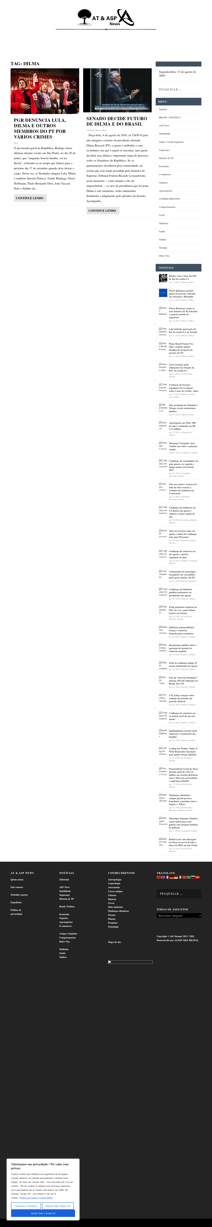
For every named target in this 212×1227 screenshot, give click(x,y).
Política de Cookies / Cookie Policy (36, 1197)
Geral (162, 215)
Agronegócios (165, 190)
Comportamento (104, 33)
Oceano (191, 414)
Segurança (164, 150)
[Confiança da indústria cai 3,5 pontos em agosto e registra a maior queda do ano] (163, 510)
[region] (43, 1189)
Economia (80, 33)
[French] (167, 877)
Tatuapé (18, 44)
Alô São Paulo (186, 373)
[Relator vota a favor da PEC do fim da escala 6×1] (163, 278)
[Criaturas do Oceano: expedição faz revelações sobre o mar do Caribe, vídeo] (163, 387)
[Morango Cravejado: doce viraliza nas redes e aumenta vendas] (163, 445)
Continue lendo (29, 198)
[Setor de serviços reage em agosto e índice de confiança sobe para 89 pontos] (163, 533)
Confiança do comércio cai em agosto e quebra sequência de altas (182, 554)
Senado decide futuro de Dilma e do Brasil (116, 121)
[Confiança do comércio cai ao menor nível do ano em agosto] (163, 715)
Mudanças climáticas (177, 810)
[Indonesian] (176, 877)
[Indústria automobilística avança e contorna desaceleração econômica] (163, 629)
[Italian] (180, 877)
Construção (185, 496)
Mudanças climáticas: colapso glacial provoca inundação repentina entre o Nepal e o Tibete (183, 799)
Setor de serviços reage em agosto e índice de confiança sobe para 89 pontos (183, 534)
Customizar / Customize (26, 1205)
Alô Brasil (90, 130)
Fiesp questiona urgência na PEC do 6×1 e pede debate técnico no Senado (183, 610)
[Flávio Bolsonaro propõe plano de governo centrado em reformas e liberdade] (163, 293)
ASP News (34, 33)
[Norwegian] (185, 877)
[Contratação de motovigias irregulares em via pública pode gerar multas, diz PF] (163, 574)
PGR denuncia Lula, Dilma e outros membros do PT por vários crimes (40, 128)
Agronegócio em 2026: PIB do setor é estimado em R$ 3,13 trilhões (182, 426)
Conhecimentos (130, 33)
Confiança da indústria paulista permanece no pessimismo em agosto (180, 592)
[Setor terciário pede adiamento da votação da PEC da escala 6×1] (163, 367)
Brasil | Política (58, 33)
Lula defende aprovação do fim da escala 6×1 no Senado (183, 330)
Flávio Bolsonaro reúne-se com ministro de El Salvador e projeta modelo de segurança (183, 313)
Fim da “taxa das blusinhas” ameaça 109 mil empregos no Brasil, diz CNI (183, 680)
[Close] (76, 1161)
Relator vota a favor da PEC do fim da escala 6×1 (183, 277)
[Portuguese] (189, 877)
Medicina (150, 33)
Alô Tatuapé (31, 1223)
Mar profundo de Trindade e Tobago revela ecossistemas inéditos (183, 408)
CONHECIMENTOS (169, 199)
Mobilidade (164, 133)
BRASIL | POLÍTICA (170, 117)
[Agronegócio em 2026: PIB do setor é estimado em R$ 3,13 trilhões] (163, 425)
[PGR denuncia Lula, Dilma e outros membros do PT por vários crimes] (45, 91)
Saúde (165, 33)
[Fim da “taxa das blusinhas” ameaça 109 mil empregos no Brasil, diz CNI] (163, 680)
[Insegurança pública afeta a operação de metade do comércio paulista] (163, 647)
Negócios (163, 182)
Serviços (172, 543)
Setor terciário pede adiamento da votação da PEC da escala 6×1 (181, 367)
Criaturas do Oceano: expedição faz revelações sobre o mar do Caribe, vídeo (183, 387)
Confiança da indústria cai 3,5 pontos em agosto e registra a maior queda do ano (182, 512)
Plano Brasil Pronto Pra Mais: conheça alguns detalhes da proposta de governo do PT (181, 348)
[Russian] (193, 877)
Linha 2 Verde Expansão (171, 142)
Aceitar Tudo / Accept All (43, 1213)
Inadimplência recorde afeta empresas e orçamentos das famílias (183, 733)
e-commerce (165, 174)
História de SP (166, 158)
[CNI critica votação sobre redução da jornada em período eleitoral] (163, 697)
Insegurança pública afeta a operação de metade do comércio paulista (183, 648)
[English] (163, 877)
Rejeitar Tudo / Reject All (58, 1205)
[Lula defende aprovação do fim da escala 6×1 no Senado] (163, 331)
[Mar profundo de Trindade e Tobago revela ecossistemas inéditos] (163, 407)
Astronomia (185, 830)
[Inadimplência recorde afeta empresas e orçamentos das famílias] (163, 733)
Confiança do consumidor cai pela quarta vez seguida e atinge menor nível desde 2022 (183, 465)
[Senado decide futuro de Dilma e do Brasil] (117, 90)
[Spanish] (197, 877)
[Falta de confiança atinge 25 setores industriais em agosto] (163, 665)
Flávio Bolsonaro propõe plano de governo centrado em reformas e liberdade (182, 293)
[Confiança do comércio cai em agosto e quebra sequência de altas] (163, 553)
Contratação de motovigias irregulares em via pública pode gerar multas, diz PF (182, 574)
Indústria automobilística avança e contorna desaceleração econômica (181, 630)
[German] (172, 877)
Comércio (184, 560)
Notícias (18, 33)
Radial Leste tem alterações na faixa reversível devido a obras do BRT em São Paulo (183, 842)
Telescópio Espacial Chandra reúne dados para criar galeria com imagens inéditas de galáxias (183, 823)
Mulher (162, 239)
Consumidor (185, 473)
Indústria (192, 520)
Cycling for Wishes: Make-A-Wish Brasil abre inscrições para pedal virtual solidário (183, 751)
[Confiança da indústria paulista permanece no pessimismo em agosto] (163, 591)
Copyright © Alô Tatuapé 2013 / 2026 (175, 936)
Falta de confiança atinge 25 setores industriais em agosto (183, 664)
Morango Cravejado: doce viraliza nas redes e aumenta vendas (183, 446)
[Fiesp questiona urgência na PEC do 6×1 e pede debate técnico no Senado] (163, 609)
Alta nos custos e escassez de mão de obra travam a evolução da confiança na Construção (183, 488)
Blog (16, 142)
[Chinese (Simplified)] (159, 877)
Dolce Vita (181, 33)
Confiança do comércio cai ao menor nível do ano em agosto (182, 716)
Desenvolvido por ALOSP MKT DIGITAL (178, 940)
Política (103, 130)
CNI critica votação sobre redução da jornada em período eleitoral (181, 698)
